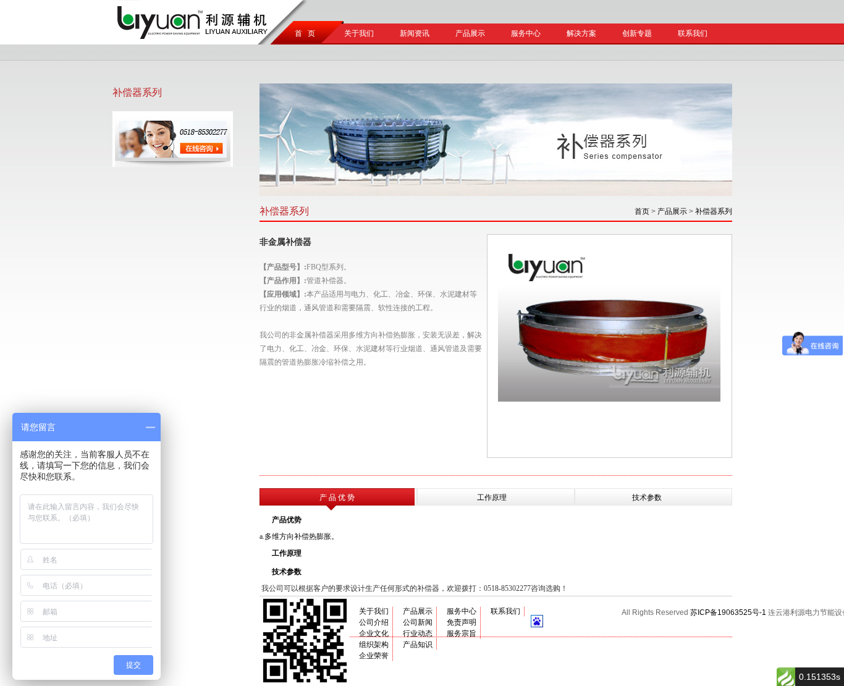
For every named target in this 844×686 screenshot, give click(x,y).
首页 (642, 211)
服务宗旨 (461, 633)
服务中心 (526, 33)
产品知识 (418, 644)
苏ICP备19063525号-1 (728, 612)
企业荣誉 (374, 655)
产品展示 (470, 33)
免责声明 (461, 622)
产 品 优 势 (337, 497)
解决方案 (581, 33)
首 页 (303, 33)
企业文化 (374, 633)
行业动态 (418, 633)
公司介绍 (374, 622)
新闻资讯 (414, 33)
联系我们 (692, 33)
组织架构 (374, 644)
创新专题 (637, 33)
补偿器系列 (713, 211)
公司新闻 (418, 622)
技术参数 (647, 497)
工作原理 (492, 497)
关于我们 (359, 33)
